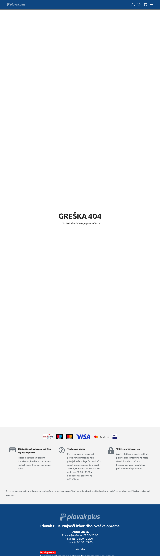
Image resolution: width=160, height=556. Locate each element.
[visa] (114, 436)
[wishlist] (139, 5)
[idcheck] (101, 436)
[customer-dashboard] (133, 4)
